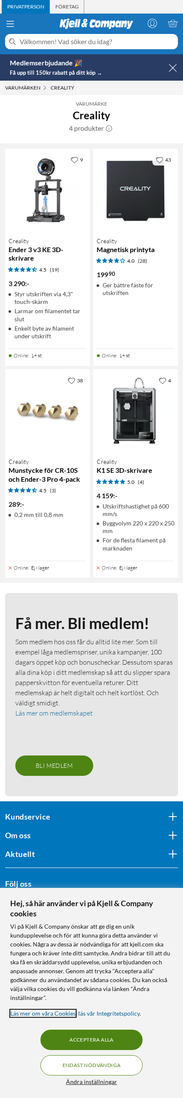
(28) (142, 261)
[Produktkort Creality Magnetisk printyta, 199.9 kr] (135, 191)
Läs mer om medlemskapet (54, 713)
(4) (141, 482)
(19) (54, 270)
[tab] (26, 7)
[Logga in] (152, 23)
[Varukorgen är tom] (173, 23)
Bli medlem (54, 765)
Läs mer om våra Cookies (43, 1013)
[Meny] (10, 24)
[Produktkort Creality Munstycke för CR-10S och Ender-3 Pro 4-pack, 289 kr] (47, 411)
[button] (109, 128)
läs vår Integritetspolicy (109, 1013)
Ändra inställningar (91, 1081)
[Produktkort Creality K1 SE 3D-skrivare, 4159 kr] (135, 411)
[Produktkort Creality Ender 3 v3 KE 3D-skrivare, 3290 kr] (47, 191)
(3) (53, 490)
